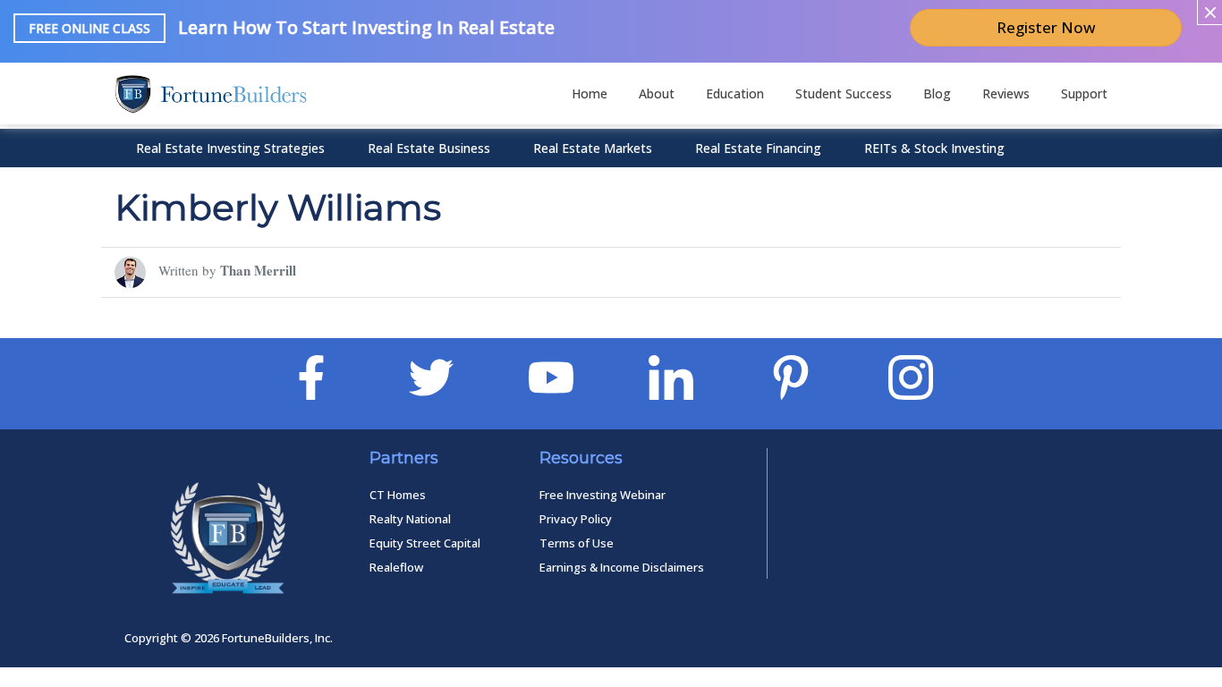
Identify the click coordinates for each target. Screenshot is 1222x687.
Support (1084, 93)
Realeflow (396, 567)
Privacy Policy (575, 519)
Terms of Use (576, 543)
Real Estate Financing (758, 148)
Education (735, 93)
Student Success (843, 93)
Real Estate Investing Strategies (230, 148)
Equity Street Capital (424, 543)
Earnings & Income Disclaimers (621, 567)
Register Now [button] (1046, 27)
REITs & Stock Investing (934, 148)
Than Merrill (258, 270)
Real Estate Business (429, 148)
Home (589, 93)
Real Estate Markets (592, 148)
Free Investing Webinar (602, 495)
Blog (937, 93)
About (657, 93)
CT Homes (397, 495)
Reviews (1006, 93)
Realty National (410, 519)
